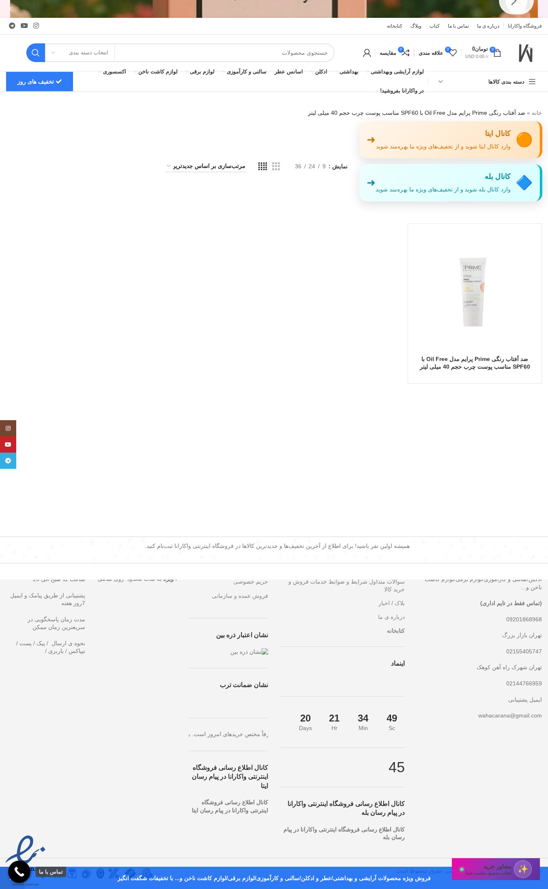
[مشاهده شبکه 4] (262, 166)
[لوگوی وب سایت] (525, 52)
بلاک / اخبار (391, 603)
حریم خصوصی (250, 581)
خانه (537, 113)
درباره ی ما (391, 617)
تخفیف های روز (35, 81)
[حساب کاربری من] (367, 53)
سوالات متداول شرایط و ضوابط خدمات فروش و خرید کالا (343, 583)
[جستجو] (35, 52)
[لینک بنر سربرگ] (274, 9)
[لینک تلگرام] (12, 25)
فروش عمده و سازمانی (240, 596)
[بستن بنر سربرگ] (10, 9)
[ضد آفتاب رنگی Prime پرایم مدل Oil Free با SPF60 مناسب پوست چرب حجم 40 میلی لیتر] (474, 290)
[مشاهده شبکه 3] (276, 166)
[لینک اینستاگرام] (36, 25)
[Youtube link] (24, 25)
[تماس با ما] (19, 872)
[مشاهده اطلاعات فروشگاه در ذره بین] (249, 651)
